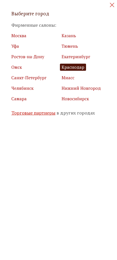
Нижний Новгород (81, 88)
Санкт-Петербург (29, 77)
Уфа (15, 46)
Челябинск (22, 88)
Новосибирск (75, 98)
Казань (69, 35)
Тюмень (70, 46)
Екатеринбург (76, 56)
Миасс (68, 77)
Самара (19, 98)
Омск (16, 67)
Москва (18, 35)
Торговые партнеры (33, 113)
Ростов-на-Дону (27, 56)
